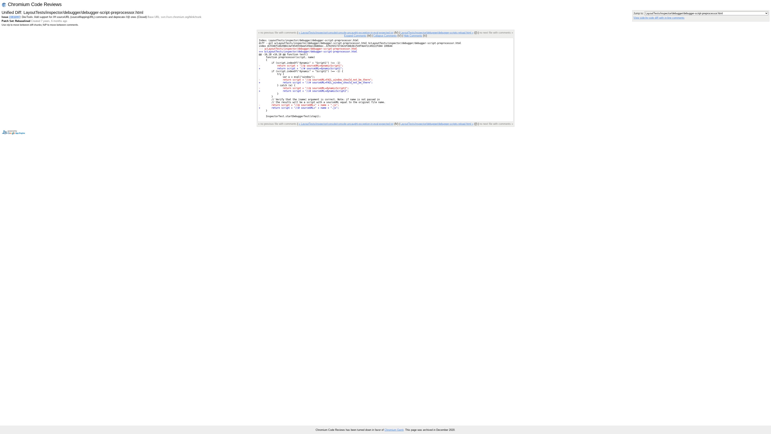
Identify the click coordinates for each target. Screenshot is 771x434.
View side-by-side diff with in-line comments (658, 17)
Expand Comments (355, 35)
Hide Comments (413, 35)
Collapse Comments (385, 35)
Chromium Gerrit (394, 429)
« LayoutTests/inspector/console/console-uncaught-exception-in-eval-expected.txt (346, 32)
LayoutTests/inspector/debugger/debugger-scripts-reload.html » (436, 32)
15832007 (14, 16)
